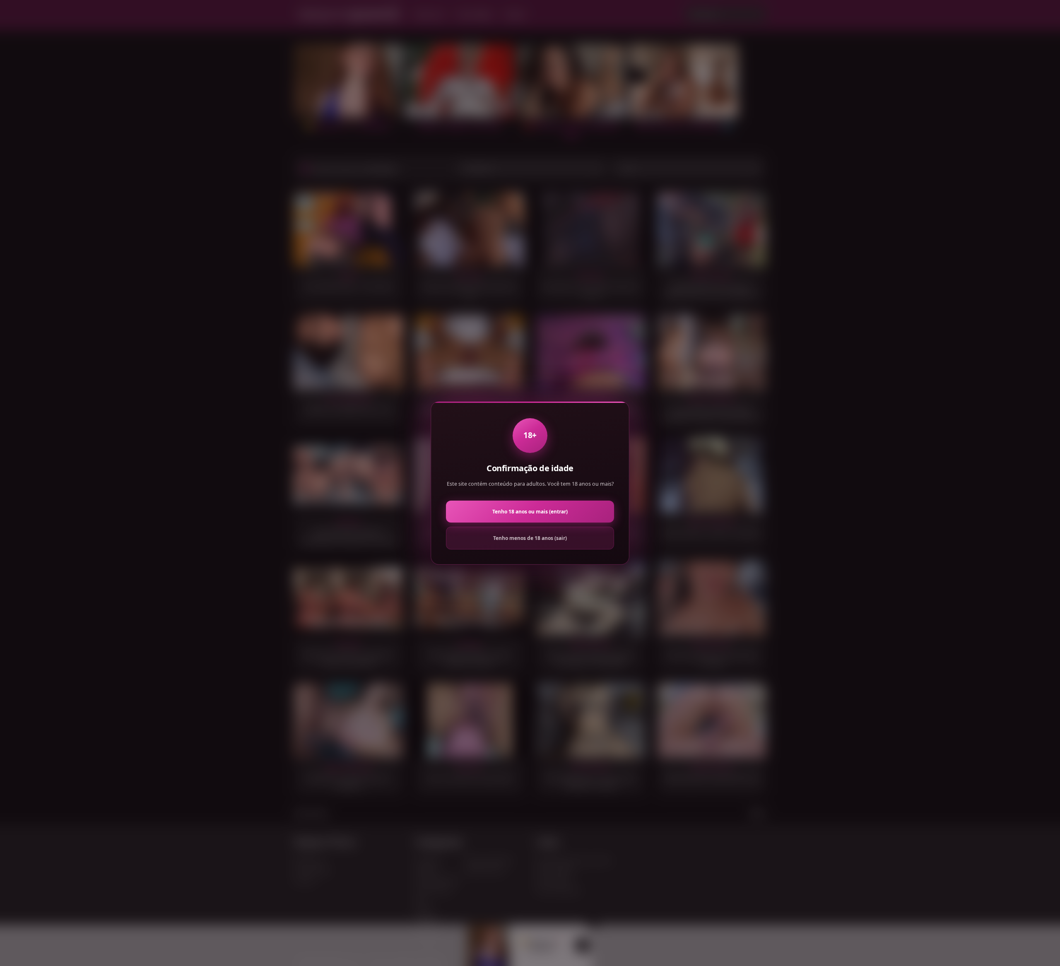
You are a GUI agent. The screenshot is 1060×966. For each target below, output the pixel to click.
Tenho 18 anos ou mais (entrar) (530, 511)
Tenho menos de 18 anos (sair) (530, 538)
